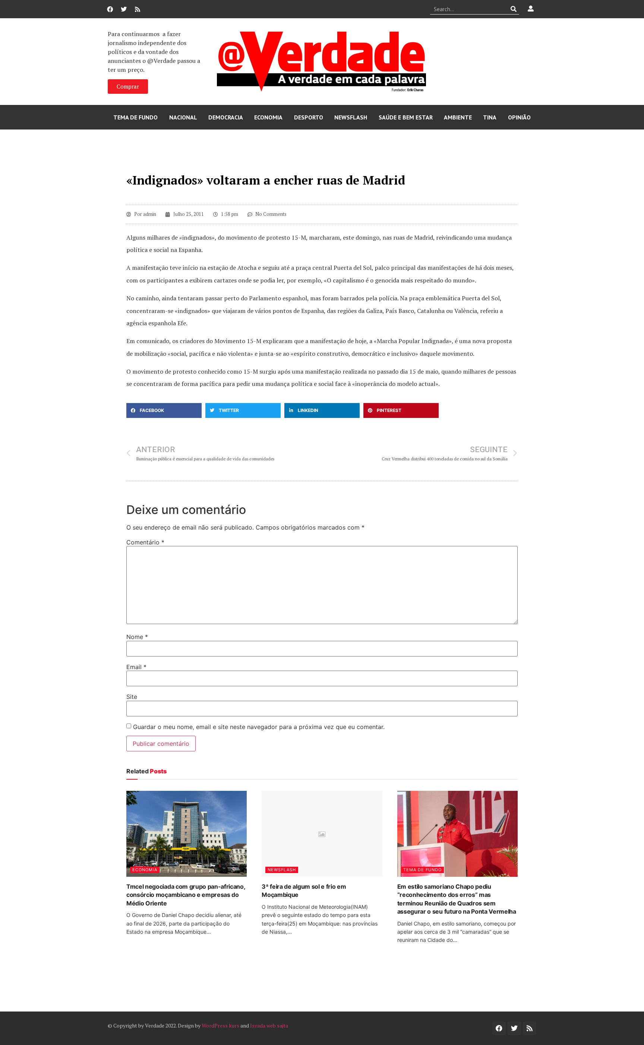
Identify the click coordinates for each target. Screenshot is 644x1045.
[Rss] (137, 9)
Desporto (308, 117)
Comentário (145, 542)
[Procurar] (513, 9)
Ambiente (458, 117)
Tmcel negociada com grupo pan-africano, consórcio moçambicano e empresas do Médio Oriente (185, 895)
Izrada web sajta (269, 1025)
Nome (137, 637)
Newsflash (350, 117)
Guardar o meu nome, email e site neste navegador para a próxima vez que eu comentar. (259, 727)
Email (136, 667)
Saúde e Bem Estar (406, 117)
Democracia (225, 117)
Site (131, 697)
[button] (164, 410)
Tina (489, 117)
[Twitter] (124, 9)
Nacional (183, 117)
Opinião (519, 117)
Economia (268, 117)
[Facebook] (110, 9)
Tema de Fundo (135, 117)
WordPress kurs (220, 1025)
